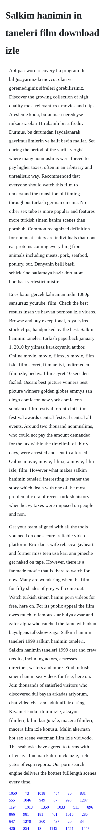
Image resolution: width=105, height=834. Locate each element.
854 (26, 828)
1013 (29, 807)
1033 (61, 807)
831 (83, 793)
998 (69, 800)
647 (12, 821)
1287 (84, 800)
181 (40, 814)
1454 (69, 828)
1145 (53, 828)
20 (70, 821)
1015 (70, 814)
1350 (45, 807)
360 (42, 821)
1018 (41, 793)
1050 (13, 793)
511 (76, 807)
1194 (13, 807)
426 (12, 828)
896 (90, 807)
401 (54, 814)
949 (42, 800)
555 (12, 800)
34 (82, 821)
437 (56, 821)
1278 (27, 821)
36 (70, 793)
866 (12, 814)
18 (39, 828)
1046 (27, 800)
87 (55, 800)
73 (27, 793)
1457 (85, 828)
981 (26, 814)
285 (85, 814)
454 (56, 793)
